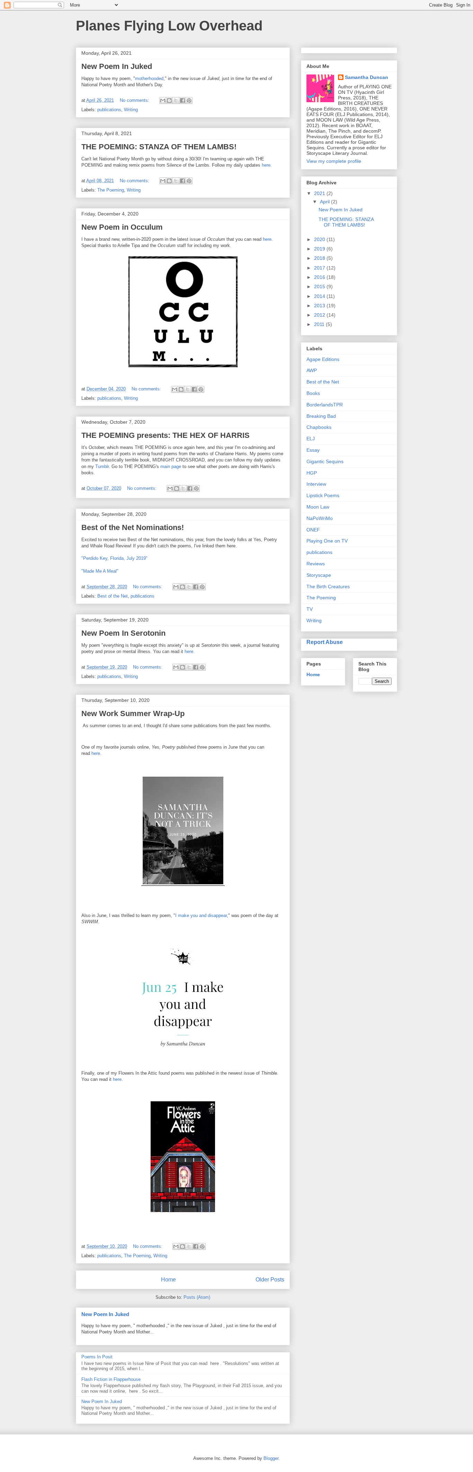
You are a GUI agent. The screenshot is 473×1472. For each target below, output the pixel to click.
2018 (320, 258)
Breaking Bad (321, 416)
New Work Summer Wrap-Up (133, 713)
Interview (316, 484)
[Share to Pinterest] (189, 100)
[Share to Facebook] (182, 100)
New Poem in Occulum (122, 227)
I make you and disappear (201, 915)
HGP (311, 473)
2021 (320, 193)
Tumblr (102, 466)
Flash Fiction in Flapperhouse (111, 1379)
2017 (320, 268)
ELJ (310, 438)
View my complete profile (333, 161)
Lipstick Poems (322, 495)
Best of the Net (112, 596)
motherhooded (149, 78)
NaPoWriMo (319, 518)
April (325, 201)
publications (109, 109)
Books (313, 393)
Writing (131, 109)
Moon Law (317, 507)
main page (170, 466)
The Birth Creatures (328, 586)
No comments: (135, 100)
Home (168, 1280)
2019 (320, 249)
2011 (320, 324)
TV (309, 609)
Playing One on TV (327, 541)
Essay (313, 450)
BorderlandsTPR (324, 404)
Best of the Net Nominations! (132, 527)
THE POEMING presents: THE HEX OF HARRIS (165, 435)
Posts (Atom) (197, 1297)
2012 (320, 315)
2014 (320, 296)
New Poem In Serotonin (123, 633)
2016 (320, 277)
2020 (320, 239)
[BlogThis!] (169, 100)
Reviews (315, 563)
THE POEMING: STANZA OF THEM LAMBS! (159, 146)
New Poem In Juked (116, 66)
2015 (320, 286)
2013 (320, 305)
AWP (311, 370)
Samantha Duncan (366, 77)
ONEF (313, 529)
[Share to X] (175, 100)
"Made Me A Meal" (99, 571)
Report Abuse (324, 642)
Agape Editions (322, 359)
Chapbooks (318, 427)
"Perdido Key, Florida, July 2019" (114, 558)
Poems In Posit (97, 1356)
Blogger (271, 1458)
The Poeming (110, 190)
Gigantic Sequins (324, 461)
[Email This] (162, 100)
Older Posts (270, 1280)
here (266, 165)
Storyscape (318, 575)
